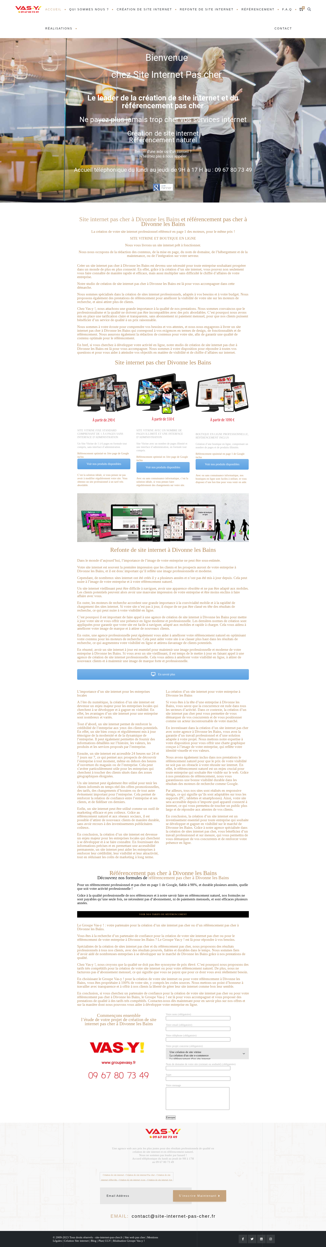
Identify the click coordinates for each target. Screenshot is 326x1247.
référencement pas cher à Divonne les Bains (194, 221)
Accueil (53, 9)
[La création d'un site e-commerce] (207, 1055)
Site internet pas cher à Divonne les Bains (129, 219)
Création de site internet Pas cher (140, 1174)
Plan (101, 1240)
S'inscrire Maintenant (198, 1195)
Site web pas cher (135, 1237)
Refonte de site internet (207, 9)
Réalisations (58, 28)
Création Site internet (76, 1240)
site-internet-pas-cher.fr (108, 1237)
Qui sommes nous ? (89, 9)
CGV (108, 1240)
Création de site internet (144, 9)
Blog (93, 1240)
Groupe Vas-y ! (136, 1240)
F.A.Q (287, 9)
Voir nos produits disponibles (104, 463)
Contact (283, 28)
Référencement (257, 9)
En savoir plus (166, 674)
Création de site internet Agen (132, 1179)
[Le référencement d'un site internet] (207, 1059)
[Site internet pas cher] (28, 9)
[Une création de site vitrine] (207, 1052)
